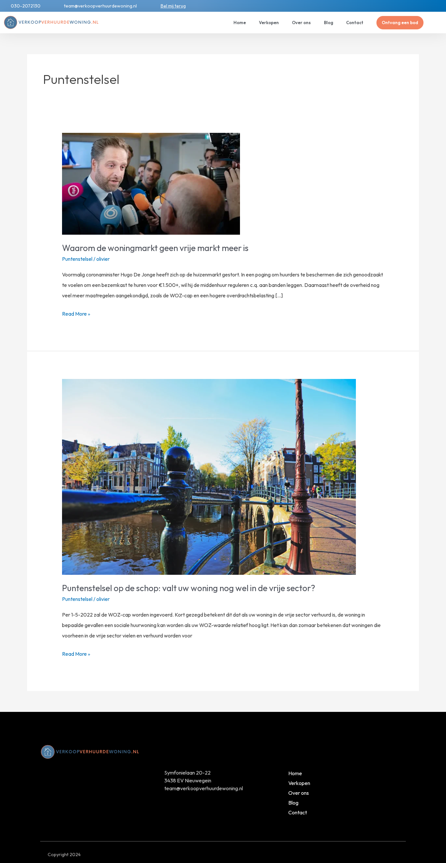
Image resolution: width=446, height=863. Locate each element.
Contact (354, 22)
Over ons (301, 22)
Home (239, 22)
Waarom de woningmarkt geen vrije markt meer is (155, 248)
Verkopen (269, 22)
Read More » (76, 312)
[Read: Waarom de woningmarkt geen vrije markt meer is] (151, 183)
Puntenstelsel (77, 259)
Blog (328, 22)
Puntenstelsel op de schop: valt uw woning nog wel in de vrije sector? (188, 588)
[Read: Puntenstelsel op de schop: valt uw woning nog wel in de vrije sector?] (209, 476)
